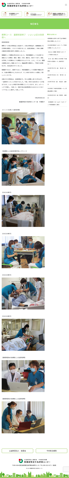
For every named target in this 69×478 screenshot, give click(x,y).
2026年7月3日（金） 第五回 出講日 (57, 83)
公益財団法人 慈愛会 (17, 451)
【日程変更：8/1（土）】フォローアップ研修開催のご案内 (57, 103)
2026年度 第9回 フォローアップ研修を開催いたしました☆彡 (57, 46)
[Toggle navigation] (66, 5)
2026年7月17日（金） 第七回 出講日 (57, 69)
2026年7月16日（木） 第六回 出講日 (57, 76)
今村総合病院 (52, 451)
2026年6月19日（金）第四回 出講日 (57, 96)
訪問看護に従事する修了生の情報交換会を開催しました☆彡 (57, 40)
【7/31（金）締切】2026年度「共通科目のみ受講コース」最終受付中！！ (57, 61)
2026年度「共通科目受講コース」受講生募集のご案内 (57, 90)
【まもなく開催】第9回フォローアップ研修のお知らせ (57, 53)
